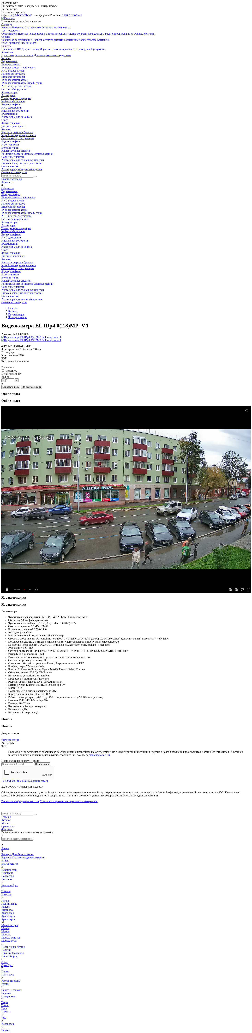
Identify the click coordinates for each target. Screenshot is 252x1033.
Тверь (4, 1002)
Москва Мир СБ (10, 937)
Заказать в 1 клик (31, 387)
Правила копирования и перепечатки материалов (69, 801)
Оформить (7, 188)
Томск (5, 1005)
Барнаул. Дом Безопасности (17, 854)
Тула (4, 1008)
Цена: (4, 373)
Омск (4, 962)
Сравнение (7, 826)
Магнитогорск (9, 925)
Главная (6, 816)
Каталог (6, 820)
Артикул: (6, 334)
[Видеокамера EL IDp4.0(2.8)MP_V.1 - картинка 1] (31, 337)
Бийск (5, 860)
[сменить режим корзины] (12, 182)
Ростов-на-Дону (10, 980)
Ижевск (5, 891)
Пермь (5, 971)
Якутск (5, 1030)
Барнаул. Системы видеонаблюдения (22, 857)
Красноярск (8, 916)
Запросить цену (11, 387)
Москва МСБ (9, 940)
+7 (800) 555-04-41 (71, 15)
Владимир (7, 872)
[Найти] (35, 176)
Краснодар (7, 912)
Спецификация (10, 739)
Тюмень (6, 1011)
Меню (5, 823)
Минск (5, 928)
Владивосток (9, 869)
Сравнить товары (11, 179)
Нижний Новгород (12, 953)
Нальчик (6, 949)
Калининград (9, 903)
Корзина (6, 182)
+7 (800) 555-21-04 (20, 15)
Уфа (3, 1017)
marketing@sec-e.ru (100, 754)
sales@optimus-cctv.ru (35, 780)
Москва (5, 934)
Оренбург (7, 965)
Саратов (6, 993)
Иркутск (6, 894)
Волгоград (7, 875)
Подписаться (42, 764)
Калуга (5, 906)
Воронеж (6, 879)
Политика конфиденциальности (20, 801)
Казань (5, 900)
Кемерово (7, 909)
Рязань (5, 983)
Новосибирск (9, 956)
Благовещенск (9, 863)
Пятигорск (7, 974)
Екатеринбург (9, 885)
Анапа (5, 848)
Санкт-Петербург (11, 989)
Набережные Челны (13, 946)
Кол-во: (5, 376)
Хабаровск (7, 1023)
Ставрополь (8, 996)
